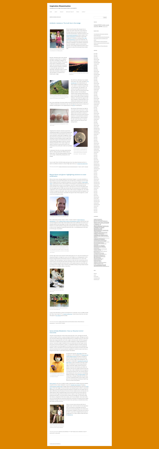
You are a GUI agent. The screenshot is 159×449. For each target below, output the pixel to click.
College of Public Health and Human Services (101, 237)
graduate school (98, 251)
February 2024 (96, 83)
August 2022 (96, 105)
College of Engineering (71, 36)
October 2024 (96, 75)
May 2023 (95, 93)
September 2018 (97, 150)
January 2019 (96, 144)
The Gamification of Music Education (100, 41)
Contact (83, 11)
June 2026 (95, 53)
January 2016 (96, 198)
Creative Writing (104, 240)
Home (51, 11)
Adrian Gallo (57, 433)
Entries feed (96, 276)
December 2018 (96, 146)
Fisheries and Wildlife (100, 247)
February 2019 (96, 143)
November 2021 (97, 117)
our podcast (58, 315)
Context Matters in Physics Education (101, 46)
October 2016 (96, 185)
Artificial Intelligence (98, 220)
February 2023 (96, 98)
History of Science (97, 252)
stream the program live (82, 163)
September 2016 (97, 186)
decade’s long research (75, 385)
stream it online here (67, 314)
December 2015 (96, 200)
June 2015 (95, 209)
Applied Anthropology (98, 219)
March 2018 (96, 159)
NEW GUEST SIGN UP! (70, 11)
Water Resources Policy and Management (101, 266)
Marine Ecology (104, 254)
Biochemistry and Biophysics (101, 221)
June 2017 (95, 173)
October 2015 (96, 203)
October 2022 (96, 104)
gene (77, 431)
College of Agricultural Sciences (101, 225)
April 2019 (95, 140)
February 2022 (96, 113)
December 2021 (96, 116)
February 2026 (96, 59)
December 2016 (96, 182)
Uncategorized (100, 265)
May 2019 (95, 138)
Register (95, 273)
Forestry (95, 249)
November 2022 (97, 102)
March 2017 (96, 177)
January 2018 (96, 162)
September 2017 (97, 168)
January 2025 (96, 72)
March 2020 (96, 123)
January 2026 (96, 60)
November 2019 (97, 129)
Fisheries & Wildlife (99, 245)
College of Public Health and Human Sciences (101, 237)
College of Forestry (99, 234)
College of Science (99, 239)
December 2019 (96, 128)
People (77, 11)
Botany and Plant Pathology (101, 222)
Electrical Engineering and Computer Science (101, 241)
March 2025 (96, 69)
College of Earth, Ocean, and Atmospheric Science (69, 221)
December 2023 (96, 86)
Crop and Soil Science (98, 241)
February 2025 (96, 71)
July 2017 (95, 171)
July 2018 (95, 153)
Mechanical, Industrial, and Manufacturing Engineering (99, 256)
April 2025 (95, 68)
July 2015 (95, 207)
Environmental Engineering (72, 166)
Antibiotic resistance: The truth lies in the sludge (65, 23)
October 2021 (96, 119)
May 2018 (95, 156)
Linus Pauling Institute (97, 254)
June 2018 (95, 155)
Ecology (104, 241)
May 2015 (95, 210)
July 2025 (95, 65)
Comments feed (97, 278)
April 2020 (95, 122)
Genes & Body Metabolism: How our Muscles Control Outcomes (66, 331)
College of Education (97, 231)
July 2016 (95, 189)
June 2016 (95, 191)
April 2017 (95, 176)
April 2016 (95, 194)
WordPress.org (96, 279)
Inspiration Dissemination (60, 6)
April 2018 (95, 158)
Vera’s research (53, 383)
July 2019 (95, 135)
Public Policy (96, 261)
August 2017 (96, 170)
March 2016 (96, 195)
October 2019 (96, 131)
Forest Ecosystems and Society (100, 249)
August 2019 (96, 134)
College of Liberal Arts (101, 235)
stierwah (86, 166)
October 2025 (96, 63)
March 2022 (96, 111)
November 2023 (97, 87)
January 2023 (96, 99)
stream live (96, 26)
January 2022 (96, 114)
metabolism (80, 431)
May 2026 (95, 55)
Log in (95, 275)
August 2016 (96, 188)
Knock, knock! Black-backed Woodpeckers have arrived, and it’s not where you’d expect (101, 38)
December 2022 (96, 101)
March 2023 (96, 96)
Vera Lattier (79, 353)
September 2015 (97, 204)
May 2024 (95, 78)
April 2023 (95, 95)
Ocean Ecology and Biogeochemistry (98, 260)
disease (74, 431)
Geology (99, 249)
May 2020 (95, 120)
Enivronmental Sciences (99, 242)
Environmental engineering (72, 35)
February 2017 (96, 179)
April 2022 (95, 110)
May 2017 (95, 174)
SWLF (102, 263)
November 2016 (97, 183)
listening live (70, 414)
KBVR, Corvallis (106, 25)
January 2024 (96, 84)
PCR (74, 105)
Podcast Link (105, 26)
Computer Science (97, 240)
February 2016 (96, 197)
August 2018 (96, 152)
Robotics (100, 261)
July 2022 (95, 107)
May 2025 (95, 66)
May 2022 (95, 108)
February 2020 (96, 125)
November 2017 (97, 165)
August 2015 (96, 206)
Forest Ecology (96, 248)
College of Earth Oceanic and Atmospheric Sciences (68, 321)
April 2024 (95, 80)
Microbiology (97, 257)
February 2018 (96, 161)
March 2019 (96, 141)
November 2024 (97, 74)
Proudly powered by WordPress (55, 443)
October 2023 (96, 89)
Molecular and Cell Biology (64, 431)
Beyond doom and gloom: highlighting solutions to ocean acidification (68, 175)
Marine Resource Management (99, 254)
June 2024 (95, 77)
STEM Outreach (97, 263)
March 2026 (96, 58)
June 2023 (95, 92)
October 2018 (96, 149)
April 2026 (95, 56)
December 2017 (96, 164)
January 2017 (96, 180)
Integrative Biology (99, 253)
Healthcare (105, 251)
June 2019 (95, 137)
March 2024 (96, 81)
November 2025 (97, 62)
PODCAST (61, 11)
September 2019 (97, 132)
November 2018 (97, 147)
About (56, 11)
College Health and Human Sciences (101, 223)
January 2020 (96, 126)
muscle (84, 431)
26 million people (81, 374)
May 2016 (95, 192)
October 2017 (96, 167)
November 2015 (97, 201)
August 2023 (96, 90)
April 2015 (95, 212)
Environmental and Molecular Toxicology (100, 244)
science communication (100, 262)
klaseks (63, 323)
